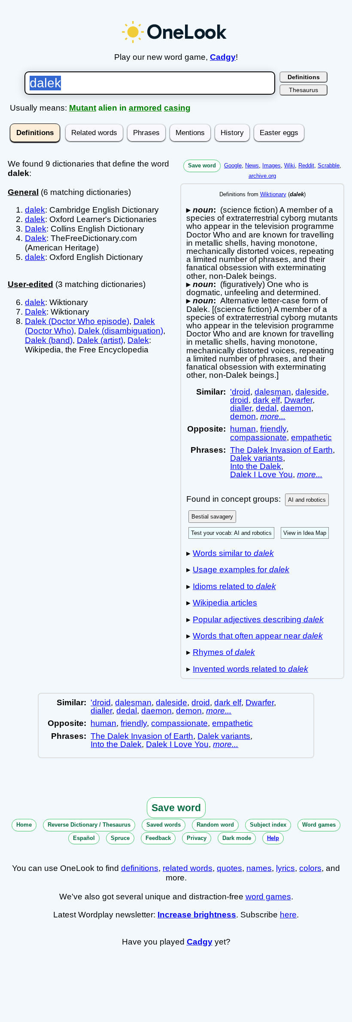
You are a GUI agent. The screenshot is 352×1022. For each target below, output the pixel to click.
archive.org (262, 176)
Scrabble (329, 165)
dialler (241, 408)
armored (145, 107)
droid (239, 399)
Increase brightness (197, 914)
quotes (229, 868)
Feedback (158, 838)
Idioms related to (234, 586)
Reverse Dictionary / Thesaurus (89, 824)
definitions (139, 868)
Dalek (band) (49, 340)
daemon (296, 408)
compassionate (258, 437)
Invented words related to (250, 668)
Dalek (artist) (100, 340)
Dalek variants (256, 458)
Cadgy (223, 57)
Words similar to (233, 553)
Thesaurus (303, 89)
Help (273, 838)
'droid (240, 391)
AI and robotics (307, 500)
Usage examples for (241, 569)
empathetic (311, 437)
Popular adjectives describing (258, 619)
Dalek (35, 228)
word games (268, 896)
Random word (215, 824)
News (252, 165)
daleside (311, 391)
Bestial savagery (212, 516)
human (243, 428)
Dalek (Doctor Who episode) (77, 321)
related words (187, 868)
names (259, 868)
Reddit (306, 165)
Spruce (120, 838)
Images (271, 165)
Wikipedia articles (225, 602)
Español (84, 838)
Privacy (196, 838)
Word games (319, 824)
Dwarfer (298, 399)
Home (24, 824)
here (288, 914)
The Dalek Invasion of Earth (281, 449)
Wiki (289, 165)
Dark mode (236, 838)
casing (177, 107)
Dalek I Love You (261, 474)
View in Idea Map (304, 533)
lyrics (285, 868)
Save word (202, 165)
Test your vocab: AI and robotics (231, 533)
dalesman (273, 391)
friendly (273, 428)
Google (233, 165)
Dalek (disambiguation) (120, 330)
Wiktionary (273, 194)
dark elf (266, 399)
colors (310, 868)
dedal (266, 408)
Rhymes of (224, 652)
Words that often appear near (258, 635)
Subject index (268, 824)
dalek (35, 209)
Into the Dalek (255, 466)
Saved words (163, 824)
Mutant (82, 107)
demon (243, 416)
